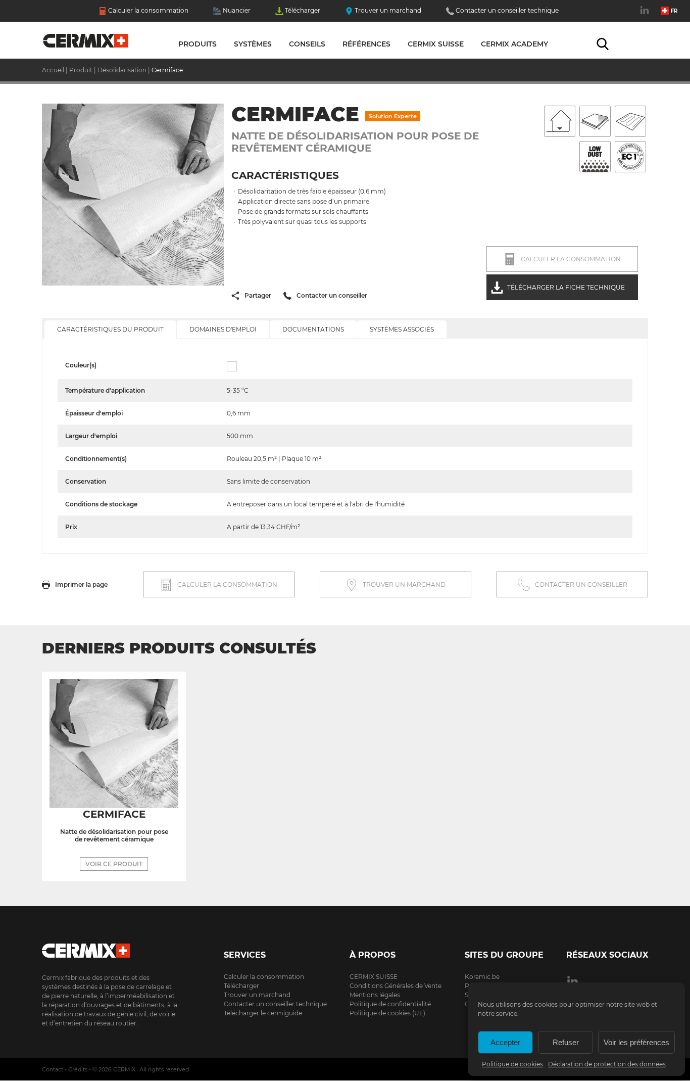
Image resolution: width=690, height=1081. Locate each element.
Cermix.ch (110, 947)
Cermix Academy (514, 44)
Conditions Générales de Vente (395, 986)
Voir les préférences (636, 1042)
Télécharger (302, 10)
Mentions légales (375, 995)
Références (366, 44)
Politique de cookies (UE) (387, 1013)
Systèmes (253, 44)
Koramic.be (482, 976)
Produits (197, 44)
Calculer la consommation (148, 10)
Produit (80, 70)
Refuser (566, 1042)
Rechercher (602, 44)
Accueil (86, 43)
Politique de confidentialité (390, 1004)
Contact (52, 1069)
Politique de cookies (512, 1064)
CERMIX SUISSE (374, 976)
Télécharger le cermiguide (263, 1013)
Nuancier (237, 10)
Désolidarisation (121, 70)
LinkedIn (645, 15)
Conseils (307, 44)
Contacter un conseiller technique (507, 10)
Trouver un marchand (388, 10)
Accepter (505, 1042)
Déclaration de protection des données (607, 1064)
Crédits (77, 1069)
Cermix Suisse (436, 44)
